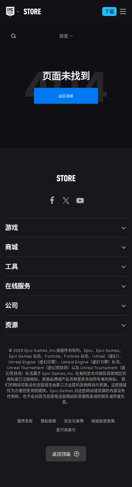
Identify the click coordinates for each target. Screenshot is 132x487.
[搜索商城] (14, 35)
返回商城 (66, 96)
